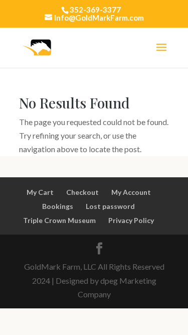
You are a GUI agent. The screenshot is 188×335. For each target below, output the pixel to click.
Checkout (82, 192)
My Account (131, 192)
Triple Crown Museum (59, 220)
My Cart (40, 192)
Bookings (57, 206)
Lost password (110, 206)
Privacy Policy (131, 220)
